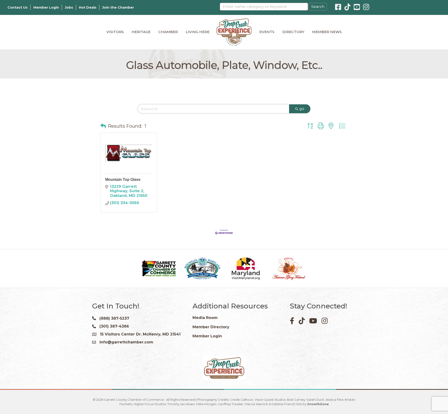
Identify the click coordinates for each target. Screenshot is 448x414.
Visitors (115, 32)
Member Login (46, 7)
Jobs (69, 7)
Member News (327, 32)
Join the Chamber (118, 7)
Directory (293, 32)
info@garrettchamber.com (126, 342)
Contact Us (17, 7)
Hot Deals (87, 7)
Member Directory (210, 327)
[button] (103, 126)
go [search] (301, 108)
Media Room (205, 317)
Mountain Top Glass (122, 179)
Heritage (141, 32)
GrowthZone (318, 404)
